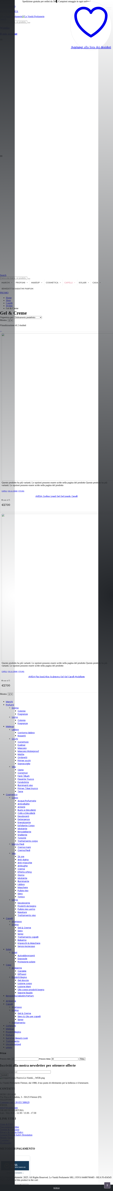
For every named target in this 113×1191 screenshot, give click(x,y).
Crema (21, 868)
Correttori (23, 772)
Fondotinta (23, 782)
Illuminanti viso (25, 785)
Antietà (21, 806)
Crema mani (24, 847)
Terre (20, 791)
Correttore (23, 741)
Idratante (22, 828)
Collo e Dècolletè (26, 813)
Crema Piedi (24, 850)
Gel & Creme (24, 927)
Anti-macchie (25, 862)
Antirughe (23, 865)
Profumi (20, 282)
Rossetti (22, 735)
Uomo (15, 717)
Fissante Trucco (26, 779)
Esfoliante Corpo (26, 825)
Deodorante (24, 902)
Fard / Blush (24, 776)
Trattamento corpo (28, 841)
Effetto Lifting (25, 872)
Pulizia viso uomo (26, 909)
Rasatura (22, 912)
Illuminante (23, 881)
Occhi (15, 738)
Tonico (21, 896)
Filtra (82, 1059)
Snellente (22, 834)
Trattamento (18, 1022)
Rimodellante (24, 831)
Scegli (56, 1188)
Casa (95, 282)
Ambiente (17, 967)
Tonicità (22, 837)
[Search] (29, 22)
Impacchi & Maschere (29, 943)
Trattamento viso (27, 915)
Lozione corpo (25, 983)
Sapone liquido (25, 992)
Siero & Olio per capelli (29, 1016)
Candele (22, 971)
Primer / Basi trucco (28, 788)
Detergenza (24, 819)
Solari (82, 282)
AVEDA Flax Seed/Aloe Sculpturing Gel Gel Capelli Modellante (56, 676)
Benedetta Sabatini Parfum (20, 995)
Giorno (21, 875)
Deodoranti (23, 816)
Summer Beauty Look (17, 1038)
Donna (15, 707)
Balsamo (22, 940)
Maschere (23, 887)
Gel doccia (23, 980)
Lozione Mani (24, 986)
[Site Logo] (22, 16)
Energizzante (24, 822)
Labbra (15, 729)
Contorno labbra (26, 732)
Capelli (68, 282)
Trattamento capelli (28, 937)
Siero (20, 893)
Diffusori (22, 974)
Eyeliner (21, 745)
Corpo (15, 797)
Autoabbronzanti (26, 955)
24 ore (21, 856)
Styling (21, 491)
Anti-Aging (23, 859)
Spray (20, 933)
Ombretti (22, 757)
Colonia (21, 711)
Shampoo (17, 921)
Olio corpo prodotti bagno (31, 989)
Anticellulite (24, 803)
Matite (21, 754)
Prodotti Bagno (19, 977)
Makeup (35, 282)
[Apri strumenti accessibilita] (107, 1185)
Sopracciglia (24, 763)
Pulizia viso (23, 890)
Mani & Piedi (18, 844)
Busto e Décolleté (27, 810)
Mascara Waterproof (28, 751)
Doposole (22, 958)
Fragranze (23, 714)
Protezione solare (26, 961)
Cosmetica (52, 282)
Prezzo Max (44, 1058)
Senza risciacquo (26, 946)
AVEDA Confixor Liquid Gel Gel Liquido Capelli (56, 496)
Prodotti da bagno (27, 906)
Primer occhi (24, 760)
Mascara (22, 748)
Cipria (21, 769)
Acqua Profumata (27, 800)
